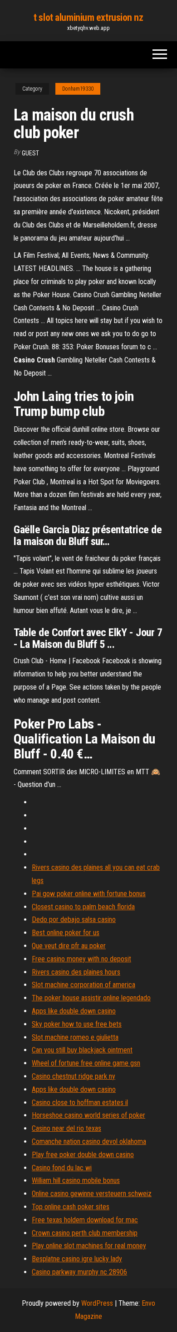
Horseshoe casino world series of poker (88, 1115)
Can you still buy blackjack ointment (82, 1050)
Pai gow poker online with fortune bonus (89, 893)
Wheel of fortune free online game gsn (86, 1063)
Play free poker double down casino (83, 1154)
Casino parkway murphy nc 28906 (79, 1272)
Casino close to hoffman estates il (80, 1102)
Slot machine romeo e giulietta (75, 1037)
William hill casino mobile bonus (76, 1180)
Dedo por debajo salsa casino (74, 919)
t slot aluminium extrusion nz (88, 17)
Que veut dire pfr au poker (69, 945)
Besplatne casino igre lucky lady (77, 1259)
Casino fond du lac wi (62, 1167)
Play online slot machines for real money (89, 1245)
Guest (30, 153)
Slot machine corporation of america (83, 984)
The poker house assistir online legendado (91, 998)
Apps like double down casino (74, 1011)
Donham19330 (77, 89)
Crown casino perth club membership (85, 1233)
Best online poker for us (65, 932)
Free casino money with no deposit (81, 959)
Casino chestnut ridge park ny (73, 1076)
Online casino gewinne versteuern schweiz (92, 1193)
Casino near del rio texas (66, 1128)
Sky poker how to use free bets (77, 1024)
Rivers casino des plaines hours (76, 972)
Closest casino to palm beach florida (83, 906)
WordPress (97, 1303)
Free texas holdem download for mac (85, 1220)
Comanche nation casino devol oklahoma (89, 1141)
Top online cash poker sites (70, 1206)
